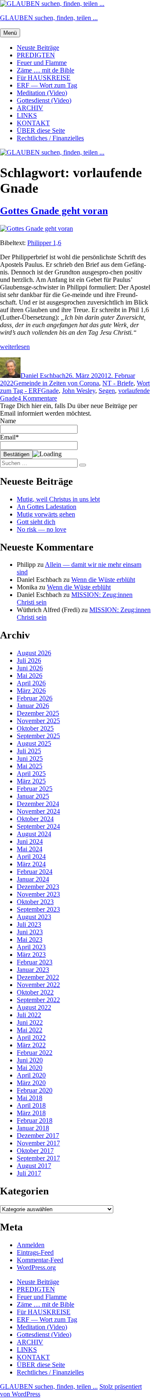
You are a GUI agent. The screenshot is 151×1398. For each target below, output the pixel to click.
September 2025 (38, 735)
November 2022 (38, 984)
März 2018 (31, 1112)
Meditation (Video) (42, 92)
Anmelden (30, 1244)
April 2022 (31, 1037)
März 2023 (31, 954)
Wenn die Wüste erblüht (103, 579)
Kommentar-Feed (40, 1260)
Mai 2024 (29, 849)
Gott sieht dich (36, 521)
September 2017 (38, 1158)
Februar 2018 (34, 1120)
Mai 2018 (29, 1097)
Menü (10, 33)
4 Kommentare (37, 398)
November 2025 (38, 720)
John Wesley (78, 390)
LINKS (27, 115)
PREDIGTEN (36, 55)
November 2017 (38, 1143)
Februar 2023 (34, 962)
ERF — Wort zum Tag (47, 85)
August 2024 (34, 833)
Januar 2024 (33, 879)
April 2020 (31, 1075)
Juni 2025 (30, 758)
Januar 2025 (33, 796)
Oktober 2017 (35, 1150)
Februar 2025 (34, 788)
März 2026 (31, 690)
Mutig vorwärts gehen (46, 514)
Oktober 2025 (35, 728)
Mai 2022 (29, 1030)
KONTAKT (33, 123)
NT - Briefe (117, 383)
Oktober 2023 (35, 901)
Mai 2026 (29, 675)
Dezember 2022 (38, 977)
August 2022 (34, 1007)
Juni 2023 (30, 931)
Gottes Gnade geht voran (54, 210)
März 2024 (31, 864)
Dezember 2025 (38, 713)
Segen (107, 390)
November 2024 (38, 811)
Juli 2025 (29, 751)
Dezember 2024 (38, 803)
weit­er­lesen (15, 346)
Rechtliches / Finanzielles (50, 138)
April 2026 (31, 683)
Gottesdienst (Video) (44, 100)
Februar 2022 (34, 1052)
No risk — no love (41, 529)
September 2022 (38, 999)
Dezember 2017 (38, 1135)
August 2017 (34, 1165)
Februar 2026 (34, 698)
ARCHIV (30, 107)
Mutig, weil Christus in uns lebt (58, 499)
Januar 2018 (33, 1128)
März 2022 (31, 1045)
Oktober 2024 (35, 818)
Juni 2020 (30, 1060)
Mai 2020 (29, 1067)
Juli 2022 (29, 1014)
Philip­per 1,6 (44, 242)
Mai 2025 (29, 766)
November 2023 (38, 894)
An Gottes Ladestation (46, 506)
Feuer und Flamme (42, 62)
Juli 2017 (29, 1173)
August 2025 (34, 743)
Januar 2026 (33, 705)
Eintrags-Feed (35, 1252)
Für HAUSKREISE (43, 77)
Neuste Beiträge (38, 47)
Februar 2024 (34, 871)
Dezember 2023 (38, 886)
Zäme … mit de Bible (45, 70)
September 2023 (38, 909)
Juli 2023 (29, 924)
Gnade (50, 390)
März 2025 (31, 781)
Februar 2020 (34, 1090)
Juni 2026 (30, 668)
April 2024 (31, 856)
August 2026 (34, 652)
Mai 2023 (29, 939)
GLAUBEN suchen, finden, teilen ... (49, 17)
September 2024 (38, 826)
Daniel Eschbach (43, 375)
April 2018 (31, 1105)
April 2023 (31, 947)
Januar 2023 (33, 969)
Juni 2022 (30, 1022)
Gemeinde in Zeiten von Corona (56, 383)
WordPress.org (36, 1267)
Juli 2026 (29, 660)
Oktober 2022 (35, 992)
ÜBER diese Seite (41, 130)
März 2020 (31, 1082)
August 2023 (34, 916)
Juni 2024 (30, 841)
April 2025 (31, 773)
